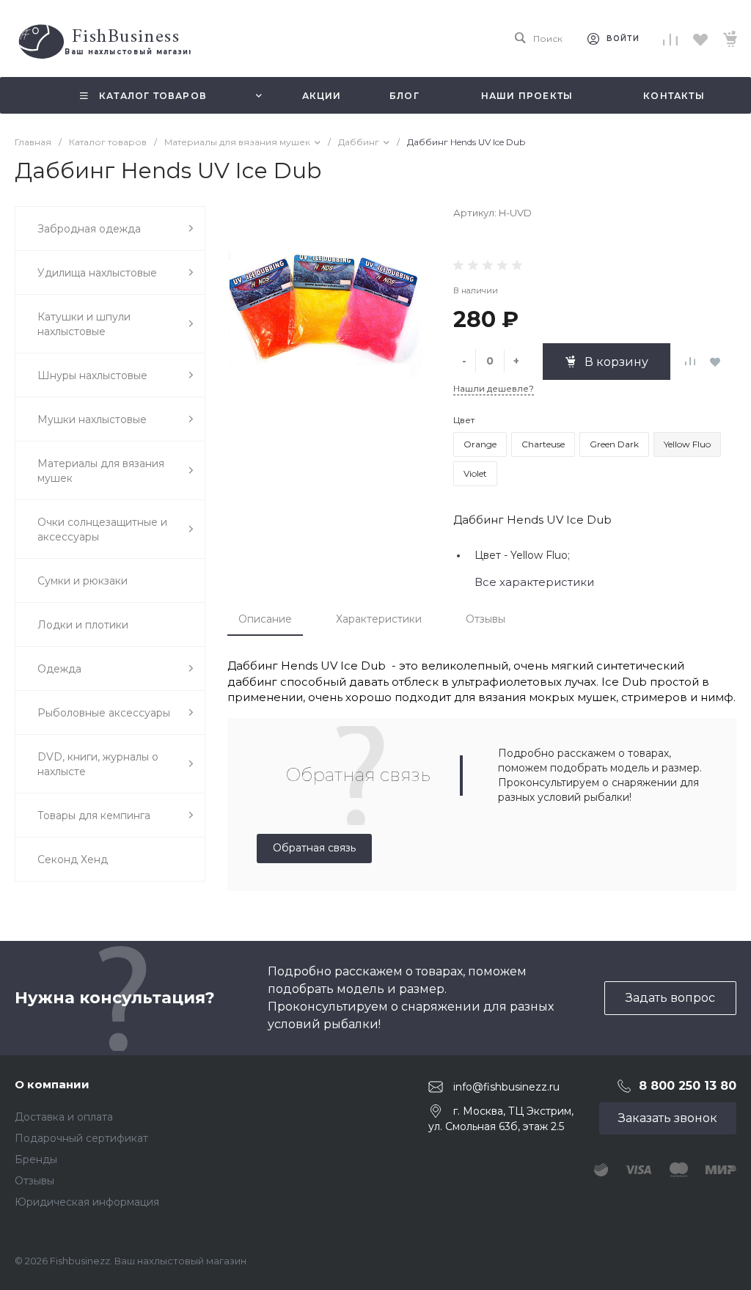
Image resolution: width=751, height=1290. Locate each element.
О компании (52, 1084)
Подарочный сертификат (81, 1138)
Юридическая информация (87, 1202)
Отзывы (485, 619)
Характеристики (379, 619)
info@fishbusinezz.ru (506, 1086)
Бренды (36, 1159)
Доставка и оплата (64, 1117)
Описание (265, 619)
